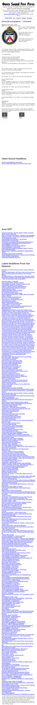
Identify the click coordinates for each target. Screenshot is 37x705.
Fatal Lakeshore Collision (8, 607)
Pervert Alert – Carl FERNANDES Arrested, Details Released (17, 497)
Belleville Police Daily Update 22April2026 (12, 388)
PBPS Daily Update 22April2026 (10, 368)
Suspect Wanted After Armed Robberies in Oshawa (14, 432)
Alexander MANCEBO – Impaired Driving (12, 537)
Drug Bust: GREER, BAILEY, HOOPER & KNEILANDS (15, 434)
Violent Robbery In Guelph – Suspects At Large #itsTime (16, 284)
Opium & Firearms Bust (8, 656)
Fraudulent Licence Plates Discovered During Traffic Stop (16, 408)
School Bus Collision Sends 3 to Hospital (12, 253)
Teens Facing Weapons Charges (10, 415)
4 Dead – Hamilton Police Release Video (12, 303)
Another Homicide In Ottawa (9, 301)
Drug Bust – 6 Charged (7, 593)
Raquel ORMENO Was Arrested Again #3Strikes (14, 245)
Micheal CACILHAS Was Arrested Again (12, 564)
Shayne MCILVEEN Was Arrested (10, 582)
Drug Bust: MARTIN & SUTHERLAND (11, 677)
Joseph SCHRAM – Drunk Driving (10, 256)
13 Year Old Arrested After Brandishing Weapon (13, 288)
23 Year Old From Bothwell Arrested (11, 686)
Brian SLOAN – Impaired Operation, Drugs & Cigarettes (15, 673)
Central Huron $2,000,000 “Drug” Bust (11, 257)
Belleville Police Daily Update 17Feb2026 (12, 486)
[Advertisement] (18, 137)
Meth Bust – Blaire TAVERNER (9, 615)
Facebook (29, 18)
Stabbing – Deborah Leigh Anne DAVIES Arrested (14, 286)
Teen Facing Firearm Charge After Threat (12, 360)
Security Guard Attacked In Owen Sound (12, 162)
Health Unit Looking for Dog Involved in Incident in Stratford (16, 502)
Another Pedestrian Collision (9, 289)
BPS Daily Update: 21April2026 (9, 443)
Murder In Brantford (6, 386)
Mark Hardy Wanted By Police (9, 472)
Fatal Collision (5, 608)
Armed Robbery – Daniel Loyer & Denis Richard (13, 621)
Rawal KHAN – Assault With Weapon (11, 563)
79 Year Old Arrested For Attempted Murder (12, 589)
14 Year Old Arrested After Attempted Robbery (13, 467)
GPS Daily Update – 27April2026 (10, 281)
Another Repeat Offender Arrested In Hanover (13, 375)
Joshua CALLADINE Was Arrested (10, 559)
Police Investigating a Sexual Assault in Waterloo (14, 503)
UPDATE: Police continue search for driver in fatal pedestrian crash (18, 491)
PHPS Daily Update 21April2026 (10, 441)
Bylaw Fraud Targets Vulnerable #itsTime (12, 362)
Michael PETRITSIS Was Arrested (10, 587)
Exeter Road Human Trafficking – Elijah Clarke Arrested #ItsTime (18, 458)
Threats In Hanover (6, 495)
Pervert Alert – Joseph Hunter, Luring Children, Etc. (14, 498)
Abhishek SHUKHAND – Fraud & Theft (11, 572)
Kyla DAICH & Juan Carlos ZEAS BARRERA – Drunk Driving (17, 598)
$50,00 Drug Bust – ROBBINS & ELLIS (11, 506)
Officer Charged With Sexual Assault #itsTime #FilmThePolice (17, 436)
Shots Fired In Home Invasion (9, 372)
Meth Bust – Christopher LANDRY (10, 571)
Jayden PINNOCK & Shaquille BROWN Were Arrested (15, 577)
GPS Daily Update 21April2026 (9, 459)
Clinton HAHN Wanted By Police (10, 430)
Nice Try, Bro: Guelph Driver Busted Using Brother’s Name (16, 519)
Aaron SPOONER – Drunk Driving (10, 620)
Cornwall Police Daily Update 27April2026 (12, 290)
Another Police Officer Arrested (9, 406)
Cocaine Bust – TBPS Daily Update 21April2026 (14, 407)
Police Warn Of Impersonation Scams (11, 417)
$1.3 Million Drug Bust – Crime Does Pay (12, 504)
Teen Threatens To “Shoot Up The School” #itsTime (14, 380)
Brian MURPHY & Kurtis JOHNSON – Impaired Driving (15, 665)
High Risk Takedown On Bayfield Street (11, 297)
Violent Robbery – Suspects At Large (11, 304)
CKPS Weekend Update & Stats (10, 291)
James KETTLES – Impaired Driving (11, 580)
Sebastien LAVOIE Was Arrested (10, 671)
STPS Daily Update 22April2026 (10, 364)
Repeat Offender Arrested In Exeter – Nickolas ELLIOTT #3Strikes (18, 254)
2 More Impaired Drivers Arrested (10, 529)
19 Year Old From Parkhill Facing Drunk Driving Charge (15, 668)
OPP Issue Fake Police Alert (9, 651)
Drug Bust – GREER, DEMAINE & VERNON (13, 624)
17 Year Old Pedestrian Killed (9, 424)
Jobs (14, 18)
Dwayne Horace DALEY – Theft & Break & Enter (14, 512)
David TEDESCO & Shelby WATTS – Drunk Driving (14, 648)
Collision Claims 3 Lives (8, 534)
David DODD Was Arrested (8, 667)
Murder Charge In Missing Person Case (11, 365)
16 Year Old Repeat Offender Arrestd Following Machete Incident (18, 389)
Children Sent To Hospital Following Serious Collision (15, 402)
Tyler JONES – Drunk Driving (9, 619)
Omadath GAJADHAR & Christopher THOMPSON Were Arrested (18, 694)
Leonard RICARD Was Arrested (9, 568)
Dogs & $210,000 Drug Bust (9, 419)
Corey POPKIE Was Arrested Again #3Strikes (13, 591)
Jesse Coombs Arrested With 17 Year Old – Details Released (17, 674)
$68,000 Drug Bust (6, 308)
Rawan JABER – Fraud (7, 654)
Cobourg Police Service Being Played (11, 442)
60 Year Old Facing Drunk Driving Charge (12, 293)
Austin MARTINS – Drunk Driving (10, 565)
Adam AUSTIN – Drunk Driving (9, 652)
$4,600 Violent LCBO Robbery (9, 520)
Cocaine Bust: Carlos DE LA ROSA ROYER (13, 655)
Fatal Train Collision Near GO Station (11, 423)
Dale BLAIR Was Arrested (8, 428)
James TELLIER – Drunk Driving (10, 617)
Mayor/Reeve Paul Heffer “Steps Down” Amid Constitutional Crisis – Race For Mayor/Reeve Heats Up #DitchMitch (18, 278)
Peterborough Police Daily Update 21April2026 (13, 413)
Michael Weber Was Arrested (9, 238)
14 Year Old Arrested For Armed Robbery (12, 508)
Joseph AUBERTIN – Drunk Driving (10, 664)
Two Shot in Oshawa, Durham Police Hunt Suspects (15, 455)
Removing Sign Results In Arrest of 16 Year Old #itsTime (16, 384)
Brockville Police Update (8, 437)
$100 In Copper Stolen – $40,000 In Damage (13, 282)
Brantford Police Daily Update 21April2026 (12, 438)
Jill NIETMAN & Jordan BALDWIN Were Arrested (14, 669)
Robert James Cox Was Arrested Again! (12, 490)
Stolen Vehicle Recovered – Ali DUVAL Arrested (13, 550)
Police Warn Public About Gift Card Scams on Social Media (16, 356)
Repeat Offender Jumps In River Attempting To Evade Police (17, 403)
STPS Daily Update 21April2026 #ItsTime (12, 445)
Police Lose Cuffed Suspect (9, 378)
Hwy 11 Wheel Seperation (8, 693)
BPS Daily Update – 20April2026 (10, 468)
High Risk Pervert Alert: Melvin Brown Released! (14, 525)
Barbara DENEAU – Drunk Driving (10, 567)
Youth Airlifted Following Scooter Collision (12, 285)
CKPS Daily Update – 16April (9, 500)
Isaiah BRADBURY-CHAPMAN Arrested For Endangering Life (17, 558)
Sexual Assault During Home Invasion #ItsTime (13, 454)
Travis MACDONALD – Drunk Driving (11, 247)
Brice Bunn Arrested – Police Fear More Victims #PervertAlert (17, 499)
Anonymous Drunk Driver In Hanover (11, 373)
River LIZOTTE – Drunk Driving (9, 632)
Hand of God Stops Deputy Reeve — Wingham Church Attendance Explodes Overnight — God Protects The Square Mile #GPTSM (18, 236)
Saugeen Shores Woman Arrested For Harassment (14, 376)
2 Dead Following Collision (8, 659)
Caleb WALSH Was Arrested (9, 660)
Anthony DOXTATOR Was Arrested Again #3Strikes (14, 687)
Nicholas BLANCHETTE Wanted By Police (12, 429)
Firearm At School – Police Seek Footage (12, 425)
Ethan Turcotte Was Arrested (9, 551)
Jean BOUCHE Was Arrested (9, 573)
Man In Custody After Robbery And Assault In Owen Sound (16, 163)
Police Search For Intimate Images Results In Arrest (15, 371)
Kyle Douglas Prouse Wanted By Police (12, 404)
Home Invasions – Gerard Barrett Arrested (12, 299)
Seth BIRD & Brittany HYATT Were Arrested (13, 602)
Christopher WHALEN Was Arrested (11, 560)
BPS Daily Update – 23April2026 (10, 358)
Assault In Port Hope (7, 412)
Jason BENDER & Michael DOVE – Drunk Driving (14, 239)
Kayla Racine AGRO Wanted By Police (11, 363)
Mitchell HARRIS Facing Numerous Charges (13, 586)
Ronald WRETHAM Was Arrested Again (11, 599)
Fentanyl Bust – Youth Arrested (9, 461)
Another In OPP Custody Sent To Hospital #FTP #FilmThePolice (18, 611)
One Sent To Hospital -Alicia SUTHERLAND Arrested (15, 581)
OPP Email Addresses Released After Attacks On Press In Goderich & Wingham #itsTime (16, 478)
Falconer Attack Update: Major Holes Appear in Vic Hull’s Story (17, 541)
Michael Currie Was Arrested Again (10, 410)
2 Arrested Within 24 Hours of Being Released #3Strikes (16, 578)
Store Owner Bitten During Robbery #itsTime (13, 307)
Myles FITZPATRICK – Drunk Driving (11, 584)
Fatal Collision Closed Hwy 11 (9, 633)
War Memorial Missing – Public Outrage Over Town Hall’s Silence (18, 276)
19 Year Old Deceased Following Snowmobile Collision (15, 545)
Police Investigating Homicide (9, 561)
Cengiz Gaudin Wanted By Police (10, 398)
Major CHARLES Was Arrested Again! (11, 606)
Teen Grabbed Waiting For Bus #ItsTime (12, 460)
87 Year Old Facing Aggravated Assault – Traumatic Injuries (16, 507)
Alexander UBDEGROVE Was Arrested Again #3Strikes (15, 672)
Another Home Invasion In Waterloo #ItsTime (13, 452)
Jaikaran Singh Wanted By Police (10, 469)
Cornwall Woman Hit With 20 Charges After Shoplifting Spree (17, 310)
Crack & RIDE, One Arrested (9, 359)
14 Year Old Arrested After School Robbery (12, 426)
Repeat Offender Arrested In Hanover (11, 377)
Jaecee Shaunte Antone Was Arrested (11, 416)
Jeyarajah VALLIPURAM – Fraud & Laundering (13, 535)
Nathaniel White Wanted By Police (10, 302)
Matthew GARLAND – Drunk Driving (11, 603)
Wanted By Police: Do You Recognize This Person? (15, 381)
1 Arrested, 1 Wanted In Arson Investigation (12, 451)
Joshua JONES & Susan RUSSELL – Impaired (13, 556)
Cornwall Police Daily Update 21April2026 (12, 433)
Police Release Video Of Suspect (10, 411)
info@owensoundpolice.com (11, 14)
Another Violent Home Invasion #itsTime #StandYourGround (17, 306)
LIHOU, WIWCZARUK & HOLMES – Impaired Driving (15, 590)
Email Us (18, 18)
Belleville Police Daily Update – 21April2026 (12, 439)
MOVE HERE (8, 18)
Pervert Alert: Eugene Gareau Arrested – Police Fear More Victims (18, 456)
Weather (24, 18)
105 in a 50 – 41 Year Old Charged (10, 298)
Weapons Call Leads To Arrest (9, 471)
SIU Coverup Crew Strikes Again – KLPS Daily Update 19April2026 (18, 476)
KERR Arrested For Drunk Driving (10, 240)
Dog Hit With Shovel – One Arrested (11, 367)
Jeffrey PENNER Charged (8, 604)
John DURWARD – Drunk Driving (10, 244)
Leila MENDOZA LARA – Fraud (9, 597)
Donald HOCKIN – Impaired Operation (11, 616)
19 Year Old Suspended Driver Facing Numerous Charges (16, 552)
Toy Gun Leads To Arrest (8, 521)
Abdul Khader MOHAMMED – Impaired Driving (13, 622)
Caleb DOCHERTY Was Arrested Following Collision (15, 555)
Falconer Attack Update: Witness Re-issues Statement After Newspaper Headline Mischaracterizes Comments (17, 543)
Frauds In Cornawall (7, 385)
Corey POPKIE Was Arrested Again (10, 554)
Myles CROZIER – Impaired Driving (10, 600)
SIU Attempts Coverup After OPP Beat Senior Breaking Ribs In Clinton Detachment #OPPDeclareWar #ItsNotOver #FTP (17, 242)
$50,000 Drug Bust (6, 517)
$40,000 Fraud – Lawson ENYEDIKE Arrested (13, 650)
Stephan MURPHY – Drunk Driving (10, 658)
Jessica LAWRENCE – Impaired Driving (12, 676)
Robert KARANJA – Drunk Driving (10, 609)
